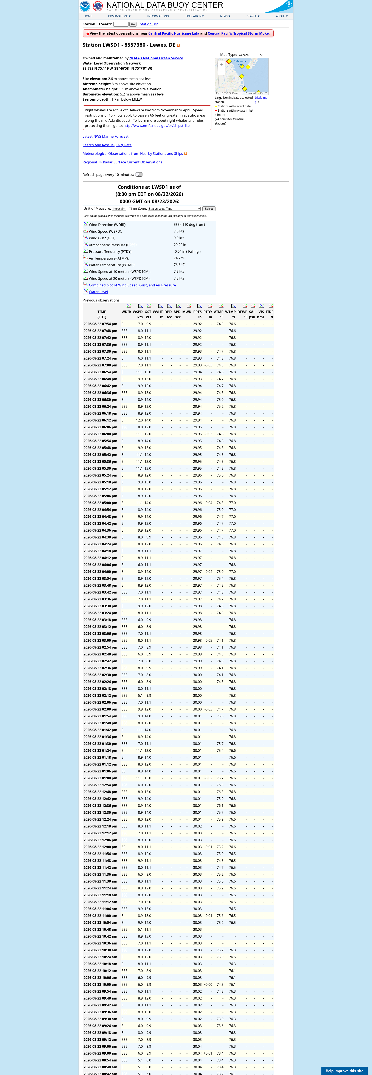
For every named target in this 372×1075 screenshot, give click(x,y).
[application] (241, 76)
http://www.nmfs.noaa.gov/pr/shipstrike (157, 125)
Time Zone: (138, 208)
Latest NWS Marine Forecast (106, 136)
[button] (221, 64)
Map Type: (229, 54)
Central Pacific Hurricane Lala (173, 33)
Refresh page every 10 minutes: (108, 174)
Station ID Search (98, 24)
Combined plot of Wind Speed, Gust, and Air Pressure (132, 285)
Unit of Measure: (98, 208)
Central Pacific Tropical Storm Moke (238, 33)
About (280, 16)
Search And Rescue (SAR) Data (107, 145)
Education (194, 16)
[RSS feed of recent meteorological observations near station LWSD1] (185, 153)
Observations (118, 16)
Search (252, 16)
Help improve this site (344, 1070)
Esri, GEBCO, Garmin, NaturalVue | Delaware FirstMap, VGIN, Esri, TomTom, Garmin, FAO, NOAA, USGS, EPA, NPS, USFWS (230, 93)
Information (157, 16)
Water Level (98, 291)
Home (88, 16)
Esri (262, 93)
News (224, 16)
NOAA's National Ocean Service (156, 58)
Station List (149, 24)
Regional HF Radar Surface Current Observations (122, 162)
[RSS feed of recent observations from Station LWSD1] (178, 44)
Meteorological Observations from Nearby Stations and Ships (133, 153)
